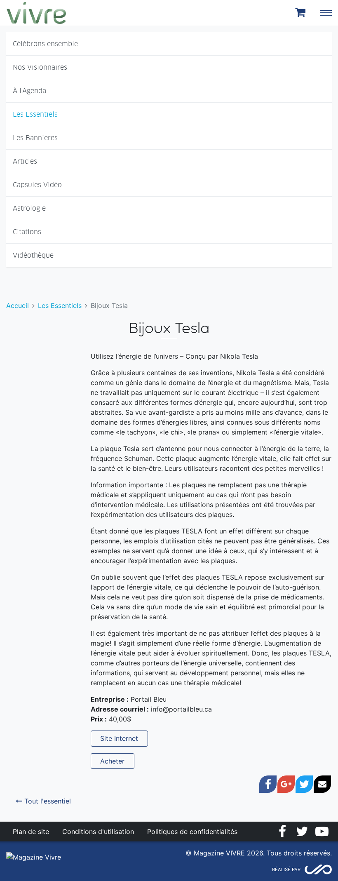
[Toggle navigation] (326, 13)
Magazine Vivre (36, 13)
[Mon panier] (302, 13)
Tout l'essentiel (46, 801)
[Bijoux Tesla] (28, 349)
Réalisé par (286, 869)
